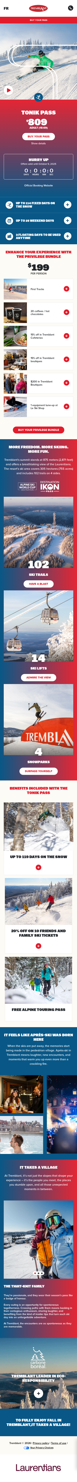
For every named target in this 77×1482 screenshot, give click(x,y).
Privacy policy (41, 1443)
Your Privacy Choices (41, 1447)
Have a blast (38, 584)
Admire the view (38, 677)
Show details (38, 143)
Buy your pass (38, 20)
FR (6, 8)
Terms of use (58, 1443)
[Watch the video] (8, 91)
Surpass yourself (38, 771)
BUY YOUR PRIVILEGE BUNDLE (38, 430)
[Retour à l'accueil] (38, 8)
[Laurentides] (38, 1468)
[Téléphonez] (70, 9)
